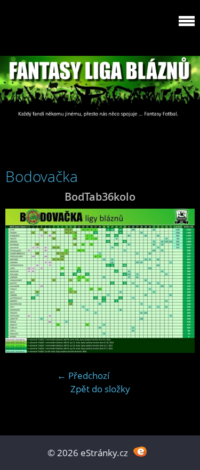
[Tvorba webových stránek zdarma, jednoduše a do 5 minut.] (140, 451)
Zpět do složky (100, 389)
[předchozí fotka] (23, 281)
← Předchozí (83, 375)
